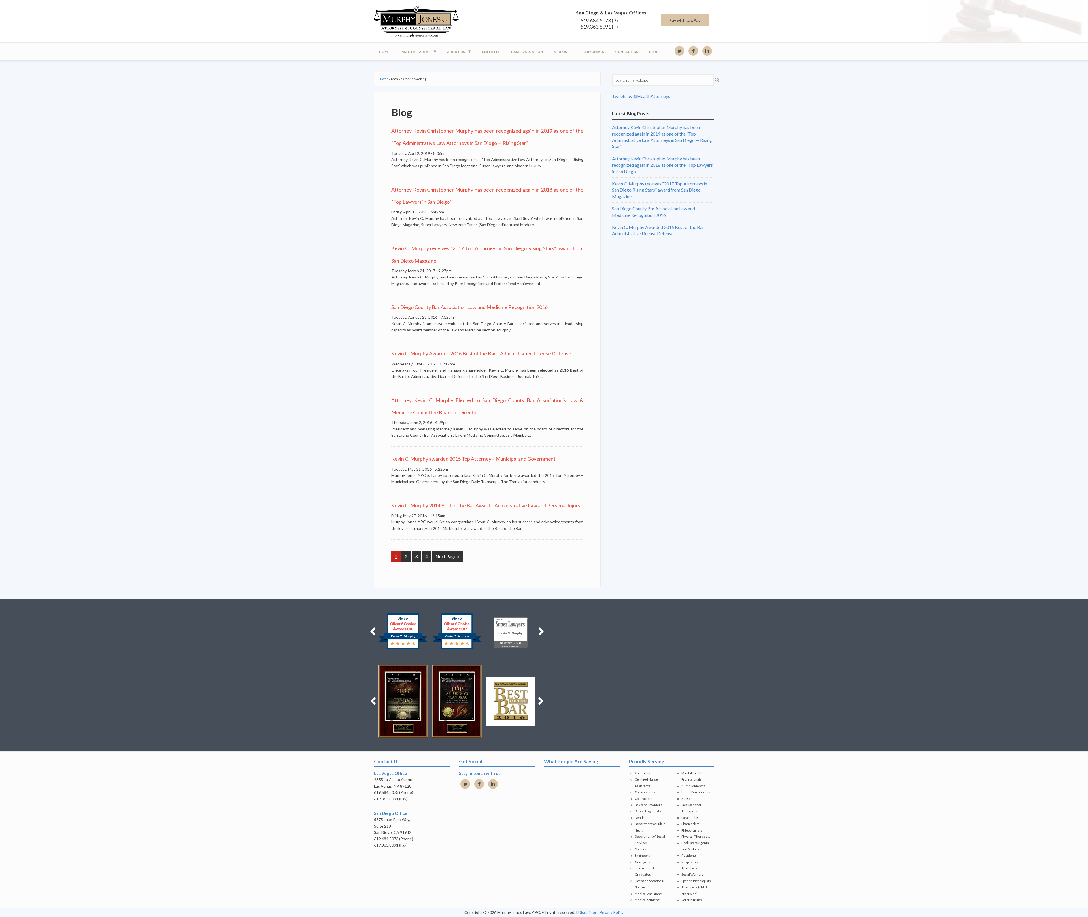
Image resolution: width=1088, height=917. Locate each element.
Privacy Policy (612, 912)
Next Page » (447, 556)
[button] (372, 631)
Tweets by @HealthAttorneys (641, 96)
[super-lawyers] (502, 631)
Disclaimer (587, 912)
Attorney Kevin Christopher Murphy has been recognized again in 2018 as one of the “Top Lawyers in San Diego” (662, 165)
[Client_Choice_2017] (448, 631)
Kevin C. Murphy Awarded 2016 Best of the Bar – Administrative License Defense (481, 353)
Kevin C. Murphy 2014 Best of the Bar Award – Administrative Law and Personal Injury (486, 505)
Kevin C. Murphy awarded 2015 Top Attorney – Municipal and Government (473, 459)
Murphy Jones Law (425, 21)
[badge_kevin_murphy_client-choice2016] (394, 631)
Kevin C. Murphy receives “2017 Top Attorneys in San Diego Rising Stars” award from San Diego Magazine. (659, 190)
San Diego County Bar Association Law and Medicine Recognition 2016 (469, 307)
